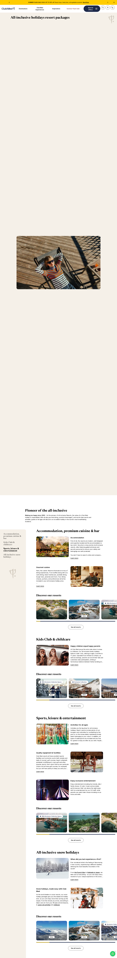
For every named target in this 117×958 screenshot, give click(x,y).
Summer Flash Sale (73, 9)
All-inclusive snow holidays (11, 556)
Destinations (23, 9)
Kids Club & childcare (9, 543)
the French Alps (79, 872)
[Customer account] (108, 8)
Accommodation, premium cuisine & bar (12, 536)
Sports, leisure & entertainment (11, 550)
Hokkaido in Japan (93, 872)
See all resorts (76, 627)
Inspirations (56, 9)
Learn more (74, 558)
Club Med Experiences (40, 9)
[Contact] (112, 8)
